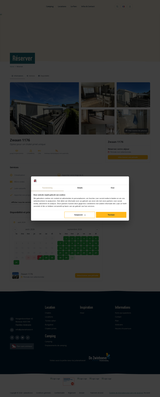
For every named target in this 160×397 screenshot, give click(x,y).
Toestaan (111, 215)
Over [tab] (113, 188)
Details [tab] (80, 188)
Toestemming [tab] (47, 188)
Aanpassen (78, 215)
